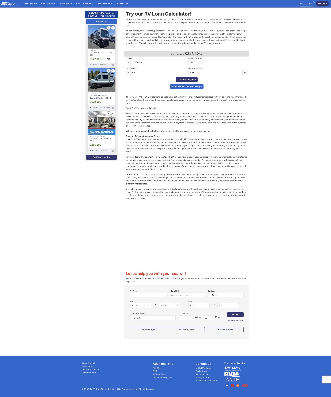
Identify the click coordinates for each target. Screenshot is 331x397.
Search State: (139, 313)
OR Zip (185, 313)
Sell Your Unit (202, 374)
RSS (155, 371)
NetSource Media (126, 389)
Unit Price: (129, 58)
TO (155, 305)
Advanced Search (235, 320)
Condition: (211, 291)
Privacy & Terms (202, 377)
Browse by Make (186, 329)
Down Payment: (132, 68)
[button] (202, 295)
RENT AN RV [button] (47, 3)
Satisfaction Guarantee (206, 380)
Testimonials (88, 366)
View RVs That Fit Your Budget (187, 86)
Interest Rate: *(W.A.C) (196, 68)
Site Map (157, 368)
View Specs (65, 3)
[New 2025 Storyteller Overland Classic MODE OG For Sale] (101, 80)
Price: (190, 301)
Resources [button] (104, 3)
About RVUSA (88, 363)
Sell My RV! (306, 3)
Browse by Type (148, 329)
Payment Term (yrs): (195, 58)
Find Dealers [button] (84, 3)
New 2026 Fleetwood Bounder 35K (101, 54)
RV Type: (133, 291)
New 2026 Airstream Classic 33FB (100, 140)
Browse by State (225, 329)
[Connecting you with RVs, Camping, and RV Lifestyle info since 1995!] (10, 3)
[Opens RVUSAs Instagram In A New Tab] (237, 385)
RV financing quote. (213, 43)
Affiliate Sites (159, 374)
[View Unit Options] (109, 28)
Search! (235, 314)
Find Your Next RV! (101, 157)
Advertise (122, 3)
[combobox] (187, 295)
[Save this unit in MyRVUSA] (113, 28)
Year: (132, 301)
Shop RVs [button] (30, 3)
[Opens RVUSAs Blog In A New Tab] (245, 385)
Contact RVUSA (89, 372)
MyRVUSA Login (203, 368)
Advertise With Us (90, 369)
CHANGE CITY (102, 21)
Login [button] (321, 3)
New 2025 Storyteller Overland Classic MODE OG (100, 97)
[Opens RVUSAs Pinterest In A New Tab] (232, 385)
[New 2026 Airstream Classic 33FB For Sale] (101, 123)
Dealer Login (201, 371)
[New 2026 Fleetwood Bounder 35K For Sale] (101, 37)
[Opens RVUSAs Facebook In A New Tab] (226, 385)
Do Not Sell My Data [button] (162, 377)
